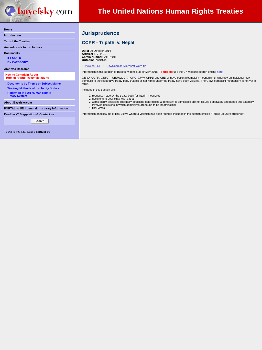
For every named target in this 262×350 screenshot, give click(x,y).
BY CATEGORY (17, 62)
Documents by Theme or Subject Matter (34, 83)
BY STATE (14, 57)
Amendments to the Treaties (23, 47)
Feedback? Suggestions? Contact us (29, 114)
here (220, 71)
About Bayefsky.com (18, 102)
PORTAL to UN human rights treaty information (36, 108)
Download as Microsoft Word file (126, 65)
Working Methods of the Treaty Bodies (33, 88)
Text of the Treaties (17, 41)
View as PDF (93, 65)
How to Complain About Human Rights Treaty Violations (27, 76)
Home (8, 29)
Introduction (12, 35)
